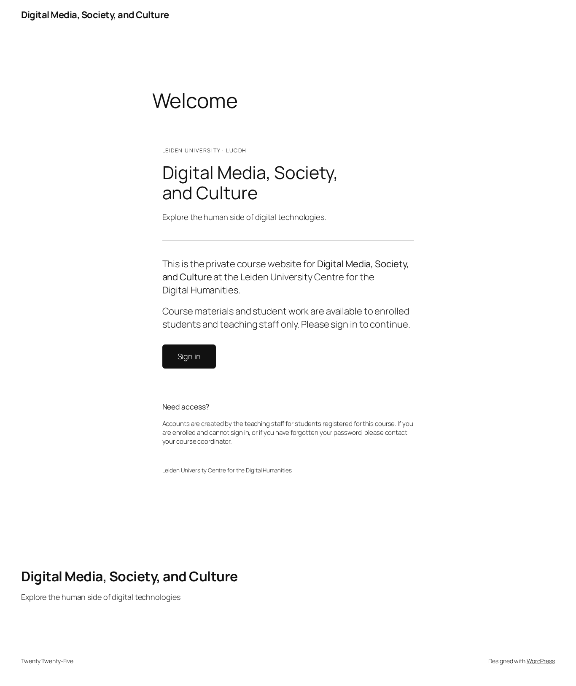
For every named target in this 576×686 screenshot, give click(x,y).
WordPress (541, 661)
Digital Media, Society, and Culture (95, 14)
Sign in (189, 356)
